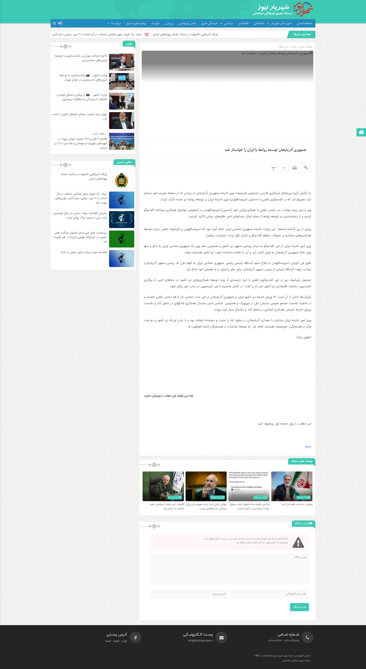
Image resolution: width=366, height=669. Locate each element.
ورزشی (169, 23)
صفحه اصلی (304, 23)
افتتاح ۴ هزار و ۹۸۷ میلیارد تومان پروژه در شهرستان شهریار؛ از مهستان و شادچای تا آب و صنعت (80, 143)
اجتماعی (259, 23)
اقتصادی (243, 23)
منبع (308, 446)
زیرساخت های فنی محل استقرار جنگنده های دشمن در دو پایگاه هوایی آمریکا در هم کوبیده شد (80, 237)
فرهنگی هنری (209, 23)
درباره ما (116, 23)
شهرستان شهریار (281, 23)
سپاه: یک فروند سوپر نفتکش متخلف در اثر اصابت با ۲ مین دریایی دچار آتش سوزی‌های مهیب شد (116, 34)
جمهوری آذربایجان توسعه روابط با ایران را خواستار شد (265, 150)
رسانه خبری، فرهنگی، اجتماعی (296, 661)
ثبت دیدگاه (299, 607)
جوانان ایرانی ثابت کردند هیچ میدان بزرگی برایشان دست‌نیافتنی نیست (206, 506)
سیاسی (228, 23)
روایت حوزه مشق (136, 23)
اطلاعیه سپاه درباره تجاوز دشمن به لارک (83, 252)
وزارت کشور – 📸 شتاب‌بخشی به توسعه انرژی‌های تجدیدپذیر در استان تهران (83, 77)
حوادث (155, 23)
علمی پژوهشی (187, 23)
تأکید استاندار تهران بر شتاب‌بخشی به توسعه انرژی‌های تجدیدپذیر (81, 58)
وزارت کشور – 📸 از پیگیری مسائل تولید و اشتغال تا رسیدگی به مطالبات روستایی (82, 97)
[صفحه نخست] (361, 133)
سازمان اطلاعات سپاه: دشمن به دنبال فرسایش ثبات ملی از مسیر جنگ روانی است (80, 215)
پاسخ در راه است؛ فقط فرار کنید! (296, 504)
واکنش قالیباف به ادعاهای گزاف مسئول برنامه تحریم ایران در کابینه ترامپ (249, 506)
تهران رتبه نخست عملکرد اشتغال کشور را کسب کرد (79, 116)
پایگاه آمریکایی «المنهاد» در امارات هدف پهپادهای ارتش (218, 34)
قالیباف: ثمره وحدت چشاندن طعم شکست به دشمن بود (167, 506)
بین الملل (283, 47)
